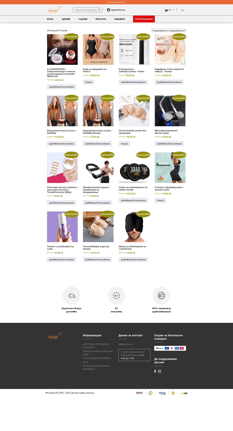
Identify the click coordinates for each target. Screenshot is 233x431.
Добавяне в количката (61, 86)
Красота (101, 19)
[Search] (99, 9)
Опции (88, 82)
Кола (50, 19)
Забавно (119, 19)
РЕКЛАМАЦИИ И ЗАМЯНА (97, 358)
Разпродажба (144, 19)
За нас (86, 362)
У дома (83, 19)
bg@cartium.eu (126, 344)
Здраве (65, 19)
